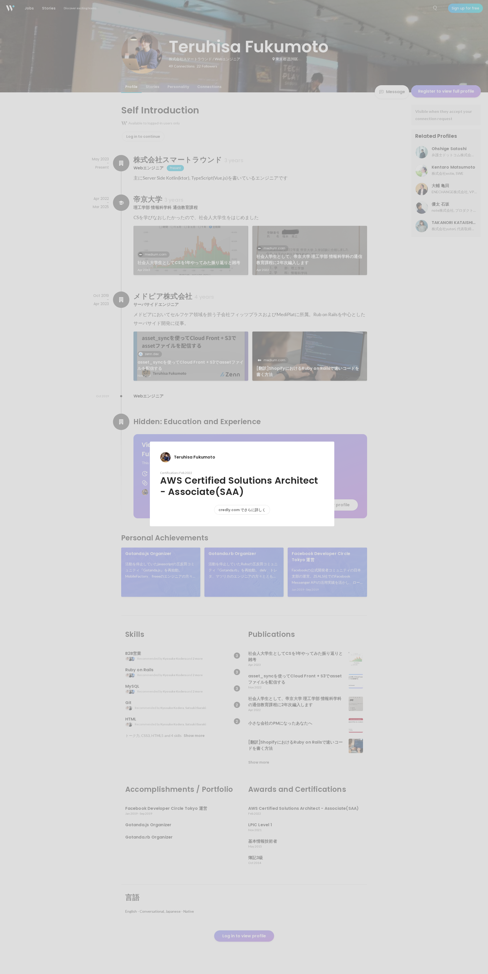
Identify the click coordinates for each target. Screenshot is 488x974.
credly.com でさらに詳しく (242, 509)
